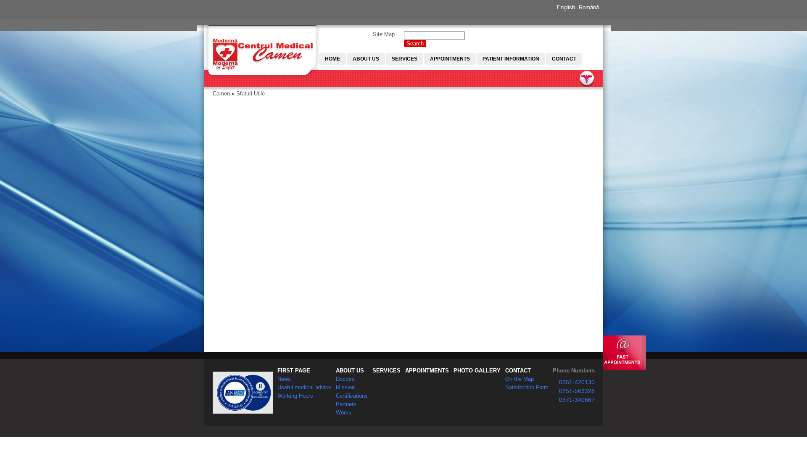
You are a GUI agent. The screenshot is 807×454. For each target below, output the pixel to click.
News (284, 379)
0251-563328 (577, 391)
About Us (366, 59)
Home (332, 59)
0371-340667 (577, 399)
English (566, 7)
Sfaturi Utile (250, 93)
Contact (564, 59)
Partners (346, 404)
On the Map (519, 379)
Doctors (345, 379)
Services (404, 59)
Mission (345, 387)
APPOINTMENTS (427, 370)
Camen (221, 93)
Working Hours (295, 396)
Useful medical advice (304, 387)
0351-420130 (577, 382)
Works (343, 412)
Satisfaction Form (527, 387)
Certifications (352, 396)
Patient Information (511, 59)
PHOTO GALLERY (477, 370)
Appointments (450, 59)
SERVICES (386, 370)
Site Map (384, 34)
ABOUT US (350, 370)
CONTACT (518, 370)
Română (589, 7)
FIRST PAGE (293, 370)
